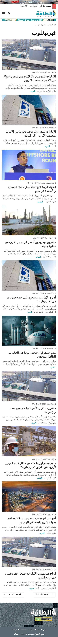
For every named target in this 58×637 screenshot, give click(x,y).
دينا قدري (51, 238)
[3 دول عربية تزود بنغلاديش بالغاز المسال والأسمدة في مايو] (29, 165)
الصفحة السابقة (42, 594)
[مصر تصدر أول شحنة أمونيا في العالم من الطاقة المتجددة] (29, 331)
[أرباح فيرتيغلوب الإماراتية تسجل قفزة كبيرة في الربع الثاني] (29, 552)
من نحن (42, 629)
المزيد (32, 91)
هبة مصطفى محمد (48, 183)
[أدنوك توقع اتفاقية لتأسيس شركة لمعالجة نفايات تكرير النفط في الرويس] (29, 496)
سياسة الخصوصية (19, 629)
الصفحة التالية (15, 594)
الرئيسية (50, 25)
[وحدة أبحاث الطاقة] (29, 20)
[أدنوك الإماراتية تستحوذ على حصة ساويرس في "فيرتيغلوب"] (29, 275)
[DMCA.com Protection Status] (43, 619)
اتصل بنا (33, 629)
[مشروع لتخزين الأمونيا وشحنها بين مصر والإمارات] (29, 386)
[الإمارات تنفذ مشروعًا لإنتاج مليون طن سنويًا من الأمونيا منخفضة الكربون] (29, 54)
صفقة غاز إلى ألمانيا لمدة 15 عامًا (36, 6)
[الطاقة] (46, 13)
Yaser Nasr (51, 72)
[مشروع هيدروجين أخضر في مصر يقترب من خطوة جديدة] (29, 220)
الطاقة (16, 634)
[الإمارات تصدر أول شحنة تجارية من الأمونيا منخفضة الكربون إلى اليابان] (29, 110)
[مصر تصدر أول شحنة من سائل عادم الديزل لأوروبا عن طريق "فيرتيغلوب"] (29, 441)
